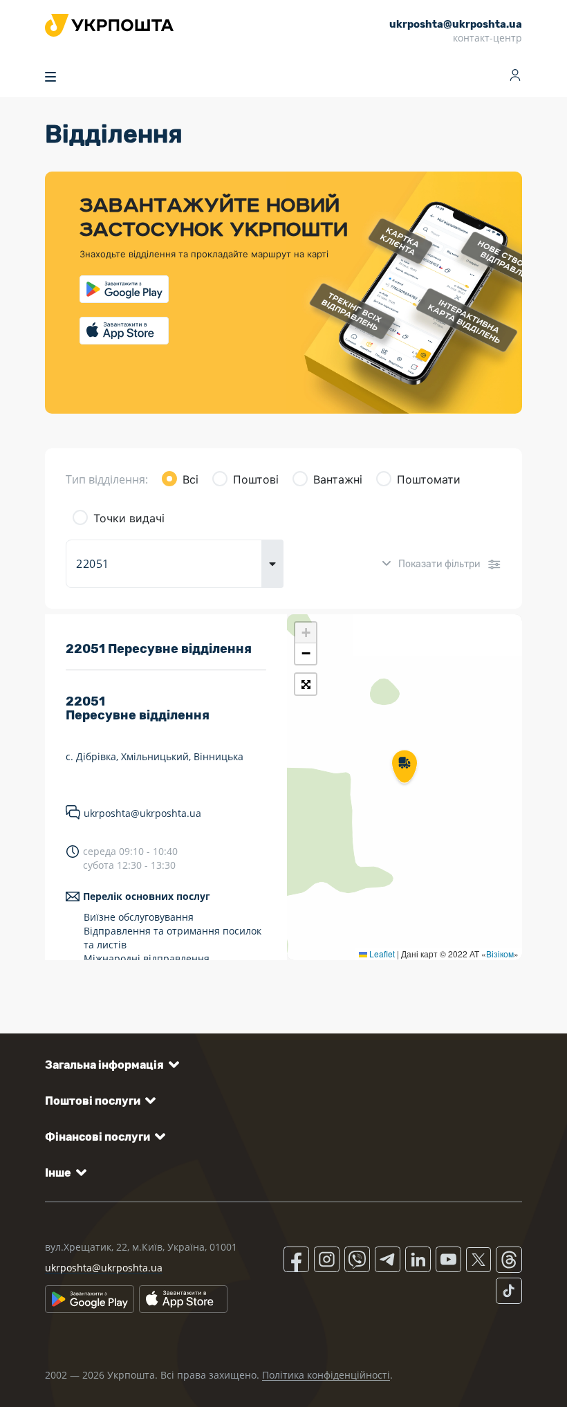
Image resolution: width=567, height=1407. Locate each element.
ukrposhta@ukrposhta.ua (142, 813)
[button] (404, 767)
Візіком (500, 953)
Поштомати (429, 479)
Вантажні (337, 479)
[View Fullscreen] (305, 684)
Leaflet (381, 953)
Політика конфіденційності (326, 1374)
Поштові (256, 479)
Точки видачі (129, 518)
